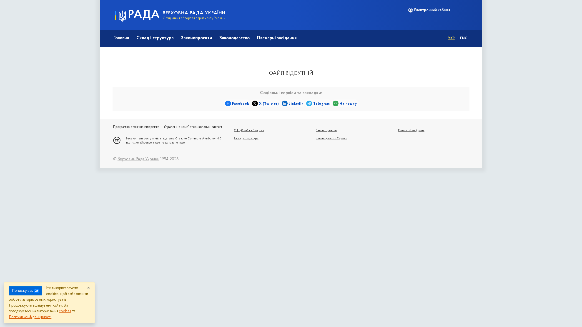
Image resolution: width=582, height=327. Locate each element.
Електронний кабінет (432, 10)
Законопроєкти (196, 38)
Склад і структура (155, 38)
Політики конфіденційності (30, 317)
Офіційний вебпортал (249, 130)
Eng (463, 38)
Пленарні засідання (277, 38)
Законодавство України (331, 138)
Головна (121, 38)
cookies (65, 311)
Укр (451, 38)
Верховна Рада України (138, 159)
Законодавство (234, 38)
